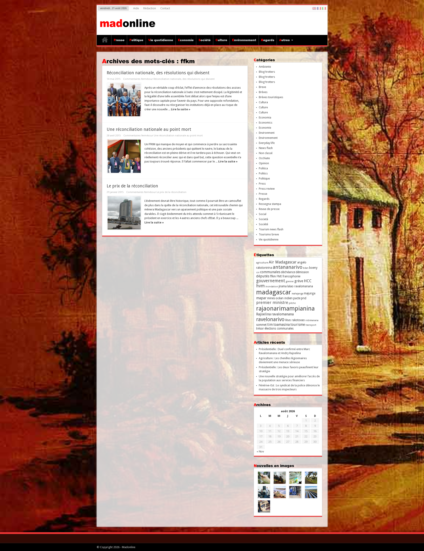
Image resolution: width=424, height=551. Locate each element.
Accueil (105, 40)
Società (263, 219)
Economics (265, 122)
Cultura (263, 102)
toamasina (281, 324)
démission (302, 272)
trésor (260, 328)
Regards (267, 40)
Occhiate (264, 158)
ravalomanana (282, 314)
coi (257, 272)
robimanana (311, 320)
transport (311, 325)
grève (298, 281)
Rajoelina (263, 314)
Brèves (263, 92)
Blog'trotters (267, 71)
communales (270, 272)
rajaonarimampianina (285, 308)
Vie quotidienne (160, 40)
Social (262, 214)
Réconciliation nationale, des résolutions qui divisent (158, 72)
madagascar (273, 292)
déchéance (288, 272)
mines (271, 298)
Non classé (266, 153)
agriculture (262, 262)
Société (205, 40)
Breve (262, 87)
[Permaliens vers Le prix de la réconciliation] (124, 212)
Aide (136, 8)
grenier (290, 281)
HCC (308, 280)
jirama (283, 286)
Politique (136, 40)
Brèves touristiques (271, 97)
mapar (261, 298)
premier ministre (272, 302)
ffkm (273, 276)
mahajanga (297, 293)
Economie (186, 40)
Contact (165, 8)
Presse (119, 40)
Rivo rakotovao (295, 320)
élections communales (279, 328)
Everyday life (267, 143)
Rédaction (149, 8)
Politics (263, 173)
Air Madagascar (283, 262)
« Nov (260, 451)
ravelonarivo (270, 319)
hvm (260, 285)
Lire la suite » (180, 109)
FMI (279, 276)
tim (270, 324)
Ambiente (265, 66)
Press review (267, 188)
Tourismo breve (269, 234)
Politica (263, 168)
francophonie (291, 276)
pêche (292, 303)
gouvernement (270, 280)
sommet (261, 324)
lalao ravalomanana (300, 286)
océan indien (284, 298)
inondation (271, 286)
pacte (296, 298)
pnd (303, 298)
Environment (266, 132)
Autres (284, 40)
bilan (306, 268)
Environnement (244, 40)
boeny (313, 267)
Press (262, 183)
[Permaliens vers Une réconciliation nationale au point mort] (124, 156)
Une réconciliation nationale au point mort (149, 129)
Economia (265, 117)
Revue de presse (269, 209)
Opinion (264, 163)
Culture (221, 40)
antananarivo (287, 267)
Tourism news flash (271, 229)
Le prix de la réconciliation (132, 186)
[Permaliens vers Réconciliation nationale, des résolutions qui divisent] (124, 99)
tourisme (297, 324)
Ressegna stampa (270, 204)
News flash (266, 148)
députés (262, 276)
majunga (309, 293)
